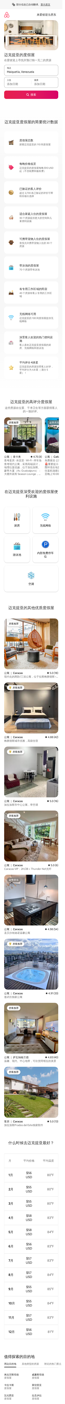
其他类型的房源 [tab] (30, 1363)
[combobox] (31, 72)
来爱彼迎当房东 (46, 15)
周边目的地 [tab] (10, 1363)
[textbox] (17, 84)
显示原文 (45, 4)
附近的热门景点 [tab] (52, 1363)
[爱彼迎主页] (6, 14)
